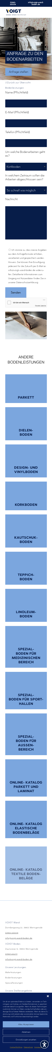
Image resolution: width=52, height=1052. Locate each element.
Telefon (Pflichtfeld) (17, 132)
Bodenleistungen (13, 977)
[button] (47, 996)
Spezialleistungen (14, 983)
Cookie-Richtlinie (16, 1047)
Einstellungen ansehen (26, 1039)
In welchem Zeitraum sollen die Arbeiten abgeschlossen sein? (24, 177)
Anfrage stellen (18, 71)
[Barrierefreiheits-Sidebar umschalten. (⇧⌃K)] (44, 1044)
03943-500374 (13, 3)
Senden (16, 292)
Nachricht (11, 199)
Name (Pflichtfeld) (16, 92)
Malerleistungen (13, 972)
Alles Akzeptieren (26, 1024)
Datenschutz (28, 1047)
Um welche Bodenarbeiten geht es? (25, 153)
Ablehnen (26, 1032)
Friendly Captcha (40, 305)
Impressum (38, 1047)
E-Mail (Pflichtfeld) (17, 112)
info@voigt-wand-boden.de (18, 938)
